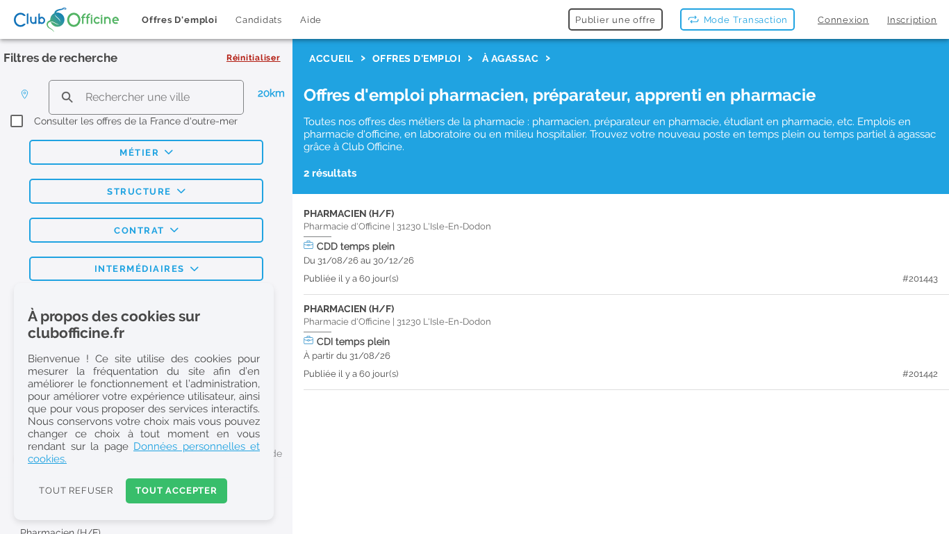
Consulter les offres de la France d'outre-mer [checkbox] (136, 121)
